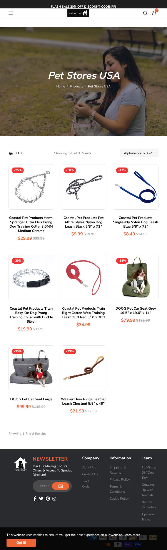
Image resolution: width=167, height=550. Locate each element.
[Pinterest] (48, 498)
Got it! (21, 542)
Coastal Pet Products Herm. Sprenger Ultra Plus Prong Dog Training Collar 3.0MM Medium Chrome (31, 224)
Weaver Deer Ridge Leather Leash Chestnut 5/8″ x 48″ (83, 401)
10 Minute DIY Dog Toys (149, 472)
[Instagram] (54, 498)
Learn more (132, 535)
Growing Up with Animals (148, 490)
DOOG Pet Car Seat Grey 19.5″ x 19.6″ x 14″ (135, 310)
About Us (89, 467)
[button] (145, 13)
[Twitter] (41, 498)
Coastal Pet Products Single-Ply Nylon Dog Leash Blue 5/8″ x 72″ (135, 222)
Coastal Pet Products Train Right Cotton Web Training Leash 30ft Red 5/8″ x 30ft (83, 313)
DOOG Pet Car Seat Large (31, 399)
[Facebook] (35, 498)
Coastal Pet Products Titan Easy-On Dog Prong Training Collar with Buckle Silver (31, 315)
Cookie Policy (119, 498)
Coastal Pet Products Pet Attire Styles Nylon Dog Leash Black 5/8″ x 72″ (83, 222)
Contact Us (90, 474)
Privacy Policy (120, 479)
